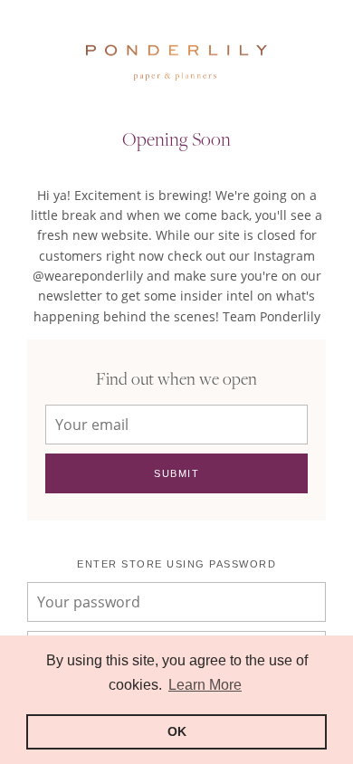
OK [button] (176, 731)
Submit (176, 473)
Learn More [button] (205, 684)
